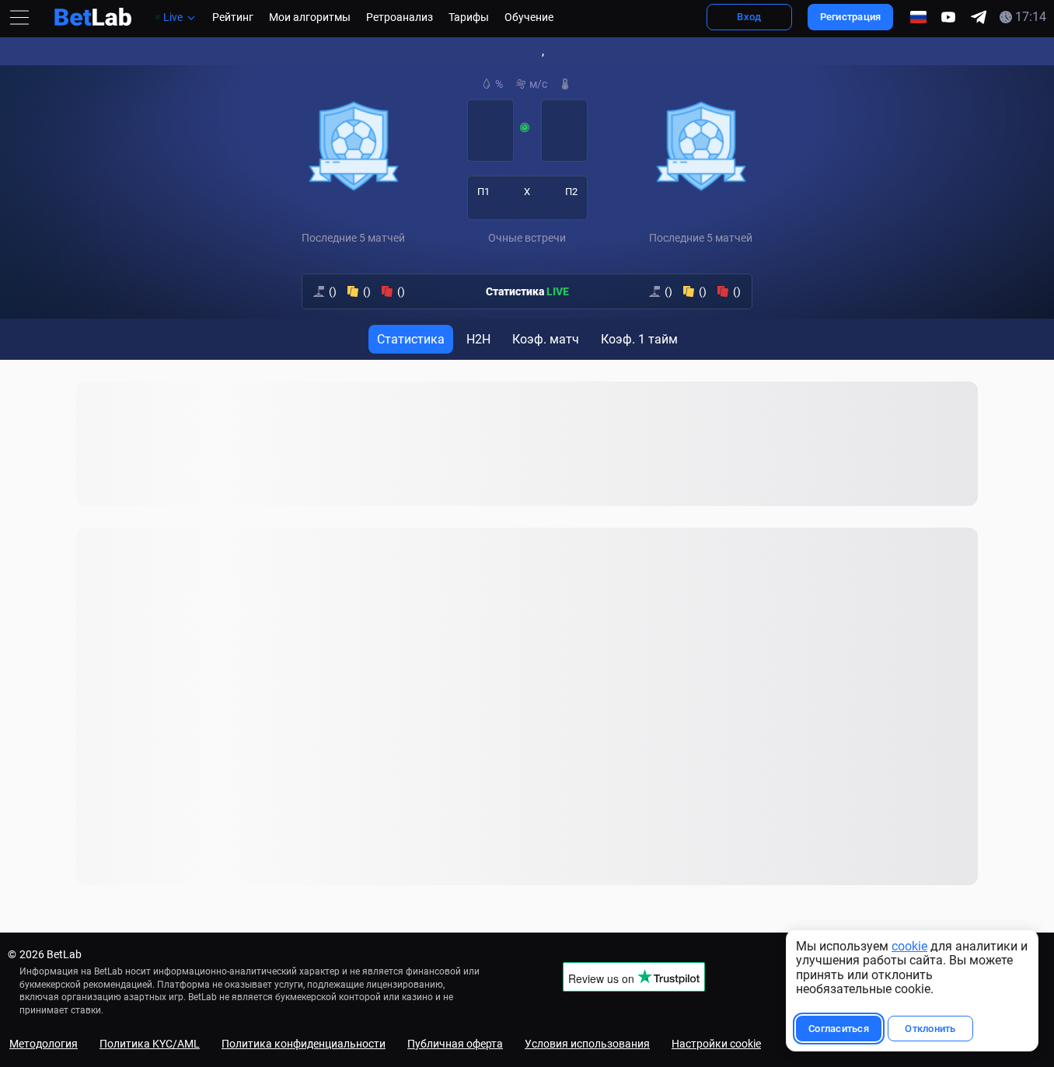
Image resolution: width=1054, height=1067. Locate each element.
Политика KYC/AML (149, 1043)
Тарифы (468, 17)
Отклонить (930, 1028)
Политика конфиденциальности (304, 1043)
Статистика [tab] (411, 339)
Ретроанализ (399, 17)
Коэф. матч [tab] (545, 339)
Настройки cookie (716, 1043)
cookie (909, 946)
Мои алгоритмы (310, 17)
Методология (43, 1043)
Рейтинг (232, 17)
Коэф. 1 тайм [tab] (639, 339)
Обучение (528, 17)
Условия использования (587, 1043)
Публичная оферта (455, 1043)
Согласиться (838, 1028)
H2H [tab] (478, 339)
